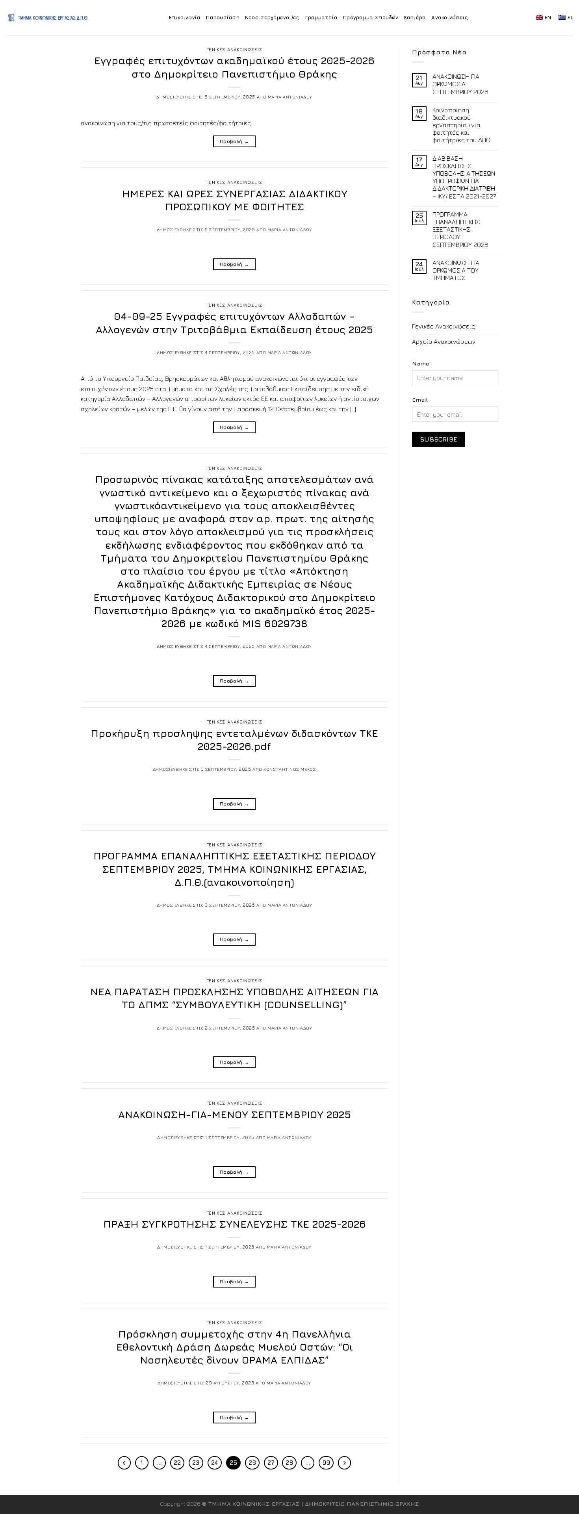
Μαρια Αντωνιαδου (290, 96)
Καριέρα (415, 17)
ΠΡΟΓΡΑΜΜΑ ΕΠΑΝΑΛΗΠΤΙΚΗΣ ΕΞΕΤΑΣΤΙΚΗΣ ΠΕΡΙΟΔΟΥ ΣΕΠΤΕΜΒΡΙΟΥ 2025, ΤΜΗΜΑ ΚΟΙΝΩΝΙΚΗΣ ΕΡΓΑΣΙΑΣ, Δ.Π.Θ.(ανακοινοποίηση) (234, 869)
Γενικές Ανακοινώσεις (443, 326)
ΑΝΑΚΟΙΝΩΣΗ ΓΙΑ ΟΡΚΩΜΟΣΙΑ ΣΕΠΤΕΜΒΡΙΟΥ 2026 (460, 84)
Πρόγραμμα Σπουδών (370, 17)
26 (252, 1462)
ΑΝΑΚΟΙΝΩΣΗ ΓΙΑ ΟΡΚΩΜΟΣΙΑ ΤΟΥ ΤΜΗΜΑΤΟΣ (455, 270)
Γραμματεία (321, 17)
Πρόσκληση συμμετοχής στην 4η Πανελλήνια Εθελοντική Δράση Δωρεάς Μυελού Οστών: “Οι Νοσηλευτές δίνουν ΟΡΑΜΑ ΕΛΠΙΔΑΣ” (234, 1347)
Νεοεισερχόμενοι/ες (272, 17)
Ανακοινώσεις (449, 17)
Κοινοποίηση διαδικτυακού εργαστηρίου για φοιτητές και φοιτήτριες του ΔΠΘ (461, 125)
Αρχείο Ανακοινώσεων (443, 341)
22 (177, 1462)
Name (420, 363)
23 (196, 1462)
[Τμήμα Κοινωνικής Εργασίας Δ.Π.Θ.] (48, 17)
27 (271, 1462)
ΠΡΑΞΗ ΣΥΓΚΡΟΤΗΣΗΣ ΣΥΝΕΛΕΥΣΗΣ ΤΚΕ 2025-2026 (234, 1224)
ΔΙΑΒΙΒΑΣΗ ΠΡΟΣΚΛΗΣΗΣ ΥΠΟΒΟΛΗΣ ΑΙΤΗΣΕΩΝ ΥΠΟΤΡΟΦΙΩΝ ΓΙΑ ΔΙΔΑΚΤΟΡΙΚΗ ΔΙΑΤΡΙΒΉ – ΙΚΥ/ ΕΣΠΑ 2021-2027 (464, 177)
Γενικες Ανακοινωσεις (234, 49)
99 (326, 1462)
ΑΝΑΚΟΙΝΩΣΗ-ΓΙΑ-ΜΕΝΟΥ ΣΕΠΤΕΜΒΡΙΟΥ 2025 (234, 1114)
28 (289, 1462)
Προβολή (234, 141)
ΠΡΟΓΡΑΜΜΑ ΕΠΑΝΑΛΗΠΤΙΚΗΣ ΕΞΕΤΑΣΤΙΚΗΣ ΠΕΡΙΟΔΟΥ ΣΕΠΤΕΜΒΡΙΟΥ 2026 (460, 229)
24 (214, 1462)
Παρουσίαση (222, 17)
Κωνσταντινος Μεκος (290, 769)
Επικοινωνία (185, 17)
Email (420, 399)
